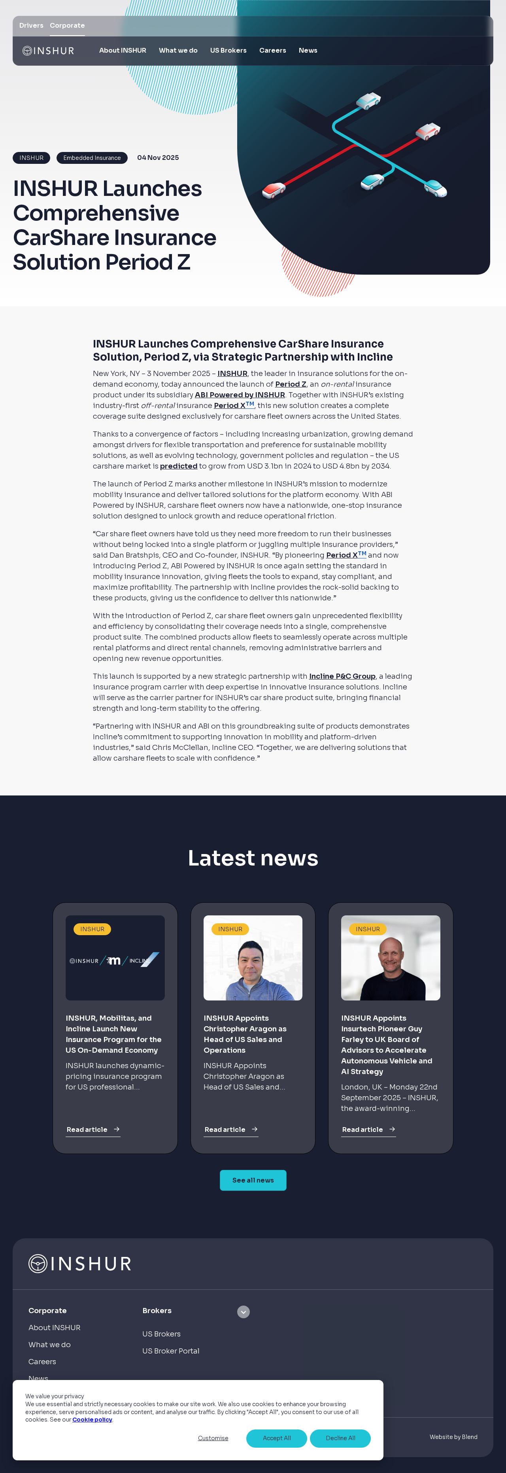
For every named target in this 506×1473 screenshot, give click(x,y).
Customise (213, 1438)
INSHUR (31, 157)
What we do (49, 1344)
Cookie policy (92, 1419)
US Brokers (228, 50)
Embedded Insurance (92, 157)
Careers (272, 50)
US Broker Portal (171, 1351)
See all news (253, 1180)
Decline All (340, 1438)
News (308, 50)
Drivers (31, 25)
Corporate (67, 25)
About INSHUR (122, 50)
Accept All (277, 1438)
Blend (470, 1437)
